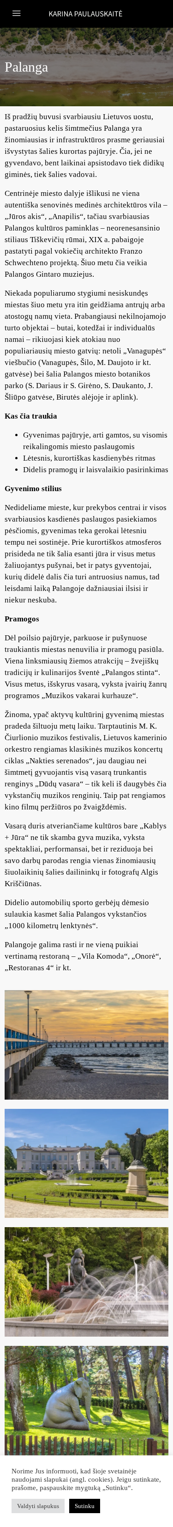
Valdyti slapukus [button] (38, 1506)
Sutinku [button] (85, 1506)
